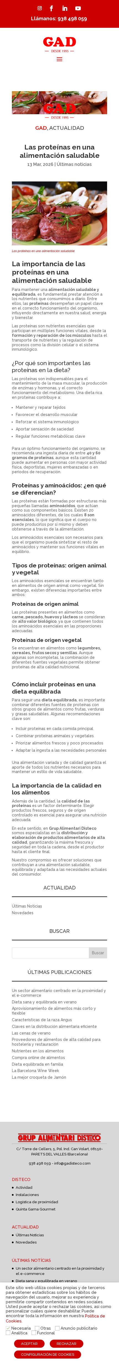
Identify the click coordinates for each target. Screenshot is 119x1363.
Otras (45, 1328)
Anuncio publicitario (79, 1328)
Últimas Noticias (27, 906)
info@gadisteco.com (72, 1163)
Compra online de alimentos (38, 1057)
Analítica (19, 1332)
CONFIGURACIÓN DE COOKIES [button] (47, 1354)
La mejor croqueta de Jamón (39, 1077)
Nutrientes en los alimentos (38, 1051)
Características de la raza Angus (42, 1020)
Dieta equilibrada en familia (37, 1064)
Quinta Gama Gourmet (35, 1209)
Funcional (46, 1332)
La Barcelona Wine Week (35, 1070)
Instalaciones (27, 1195)
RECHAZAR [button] (66, 1344)
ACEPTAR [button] (29, 1344)
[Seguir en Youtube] (78, 8)
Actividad (24, 1187)
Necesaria (21, 1328)
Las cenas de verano (31, 1033)
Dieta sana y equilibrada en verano (44, 1002)
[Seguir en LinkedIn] (64, 8)
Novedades (22, 913)
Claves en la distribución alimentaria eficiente (54, 1026)
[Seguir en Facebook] (51, 8)
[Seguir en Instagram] (39, 8)
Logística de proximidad (37, 1202)
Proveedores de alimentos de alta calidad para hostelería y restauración (56, 1041)
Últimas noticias (74, 164)
